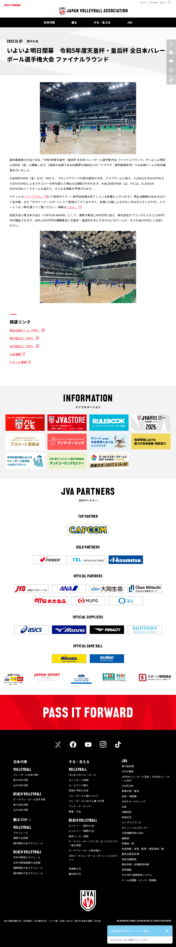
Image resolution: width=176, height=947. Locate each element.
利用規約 (28, 920)
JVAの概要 (128, 771)
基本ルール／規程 (79, 836)
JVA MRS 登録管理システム (137, 875)
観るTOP (20, 819)
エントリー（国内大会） (82, 825)
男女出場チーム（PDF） (25, 330)
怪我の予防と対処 (79, 790)
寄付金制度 (128, 766)
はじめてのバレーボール (82, 774)
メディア (143, 2)
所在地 (97, 920)
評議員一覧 (128, 843)
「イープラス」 (33, 196)
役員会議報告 (129, 859)
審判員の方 (75, 873)
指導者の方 (75, 868)
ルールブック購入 (79, 785)
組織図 (125, 838)
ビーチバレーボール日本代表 (29, 799)
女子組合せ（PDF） (22, 346)
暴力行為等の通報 (83, 920)
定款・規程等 (129, 796)
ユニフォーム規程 (79, 780)
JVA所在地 (128, 785)
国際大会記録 (20, 838)
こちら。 (72, 207)
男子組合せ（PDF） (22, 338)
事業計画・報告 (130, 791)
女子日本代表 (20, 785)
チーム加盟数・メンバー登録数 (139, 880)
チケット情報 (18, 362)
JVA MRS (153, 2)
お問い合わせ (66, 920)
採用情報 (127, 869)
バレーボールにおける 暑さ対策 (86, 801)
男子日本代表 (20, 780)
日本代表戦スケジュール (26, 857)
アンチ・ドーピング (80, 806)
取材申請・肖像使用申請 (135, 864)
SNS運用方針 (40, 920)
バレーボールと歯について (83, 795)
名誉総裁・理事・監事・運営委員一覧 (143, 848)
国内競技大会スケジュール (28, 843)
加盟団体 (127, 812)
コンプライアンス (131, 822)
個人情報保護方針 (12, 920)
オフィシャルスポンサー (135, 827)
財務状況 (127, 817)
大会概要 (15, 354)
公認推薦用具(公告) (133, 833)
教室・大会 (75, 811)
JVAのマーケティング (134, 801)
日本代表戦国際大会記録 (27, 862)
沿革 (124, 806)
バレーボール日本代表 (25, 774)
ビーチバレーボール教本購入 (85, 850)
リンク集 (53, 920)
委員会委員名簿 (130, 854)
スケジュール (20, 832)
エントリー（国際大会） (82, 831)
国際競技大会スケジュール (28, 867)
